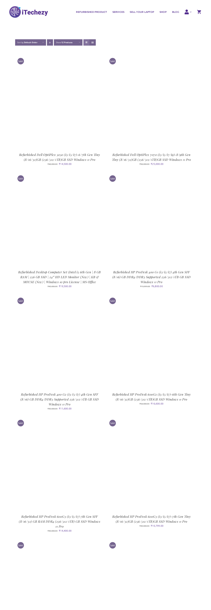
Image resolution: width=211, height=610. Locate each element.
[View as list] (93, 42)
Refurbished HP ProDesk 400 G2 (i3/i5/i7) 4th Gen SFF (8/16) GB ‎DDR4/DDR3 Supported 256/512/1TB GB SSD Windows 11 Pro (59, 399)
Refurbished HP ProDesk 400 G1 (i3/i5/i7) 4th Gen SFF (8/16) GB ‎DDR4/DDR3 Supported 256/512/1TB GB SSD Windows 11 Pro (151, 277)
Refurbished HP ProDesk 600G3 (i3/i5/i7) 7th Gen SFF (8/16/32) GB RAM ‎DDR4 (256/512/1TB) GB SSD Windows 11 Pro (59, 521)
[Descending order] (50, 42)
